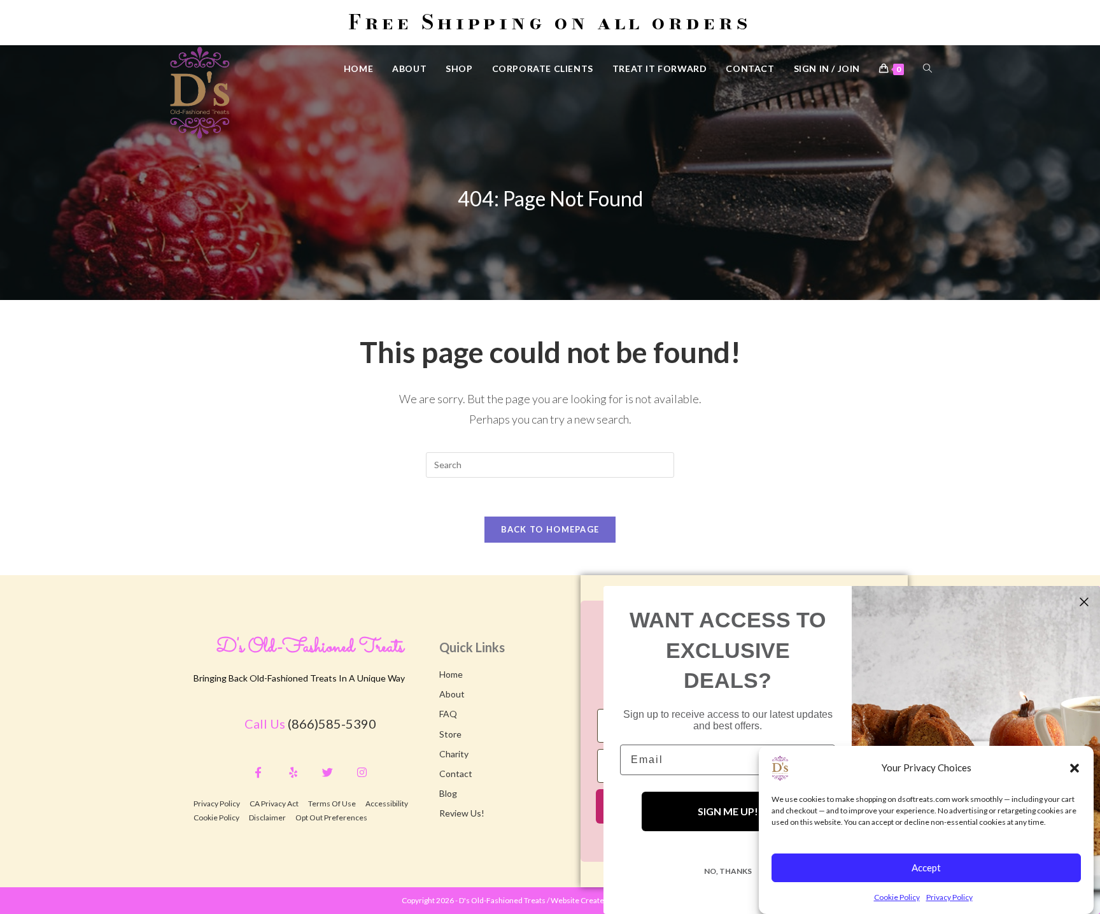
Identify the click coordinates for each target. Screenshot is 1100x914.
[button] (1074, 768)
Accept (926, 867)
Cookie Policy (897, 897)
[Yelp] (292, 772)
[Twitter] (327, 772)
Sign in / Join (827, 68)
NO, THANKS (728, 871)
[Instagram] (362, 772)
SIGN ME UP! (728, 811)
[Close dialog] (1084, 601)
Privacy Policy (949, 897)
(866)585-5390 (332, 723)
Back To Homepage (550, 529)
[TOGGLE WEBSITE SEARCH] (927, 68)
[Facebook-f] (258, 772)
